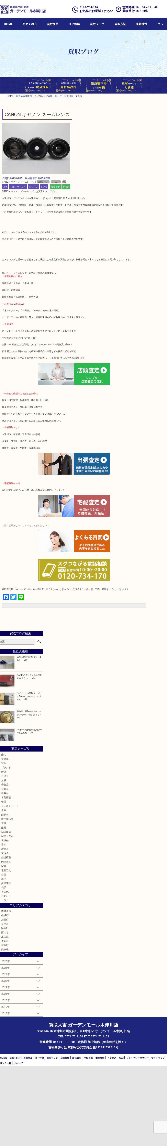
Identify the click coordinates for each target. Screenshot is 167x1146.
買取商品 (52, 24)
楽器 (3, 874)
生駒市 (5, 940)
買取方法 (120, 24)
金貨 (3, 827)
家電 (3, 866)
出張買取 (76, 1057)
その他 (5, 891)
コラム (5, 900)
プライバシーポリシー (137, 1057)
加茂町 (5, 919)
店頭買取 (64, 1057)
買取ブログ (97, 24)
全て (5, 186)
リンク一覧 (5, 1063)
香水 (3, 844)
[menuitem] (8, 24)
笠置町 (5, 945)
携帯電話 (6, 883)
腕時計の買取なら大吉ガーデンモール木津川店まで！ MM (29, 714)
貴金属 (5, 758)
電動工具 (6, 870)
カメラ (44, 186)
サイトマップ (158, 1057)
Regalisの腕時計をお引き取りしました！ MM (29, 731)
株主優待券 (7, 818)
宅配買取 (88, 1057)
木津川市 (55, 186)
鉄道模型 (6, 857)
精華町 (5, 928)
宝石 (3, 763)
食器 (3, 801)
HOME (8, 24)
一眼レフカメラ (18, 186)
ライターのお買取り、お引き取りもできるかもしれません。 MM (29, 696)
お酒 (3, 780)
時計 (3, 771)
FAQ (121, 1057)
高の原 (5, 936)
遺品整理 (100, 1057)
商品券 (5, 814)
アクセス (111, 1057)
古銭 (3, 823)
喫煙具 (5, 848)
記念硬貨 (6, 831)
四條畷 (5, 949)
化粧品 (5, 840)
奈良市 (66, 186)
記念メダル (7, 836)
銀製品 (5, 793)
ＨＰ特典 (74, 24)
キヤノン (33, 186)
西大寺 (5, 932)
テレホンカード (9, 805)
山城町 (5, 915)
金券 (3, 810)
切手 (3, 887)
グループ (18, 1063)
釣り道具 (6, 861)
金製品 (5, 788)
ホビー (5, 878)
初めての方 (30, 24)
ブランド (6, 767)
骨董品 (5, 784)
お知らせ (6, 896)
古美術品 (6, 797)
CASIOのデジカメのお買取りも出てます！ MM (29, 676)
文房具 (5, 853)
